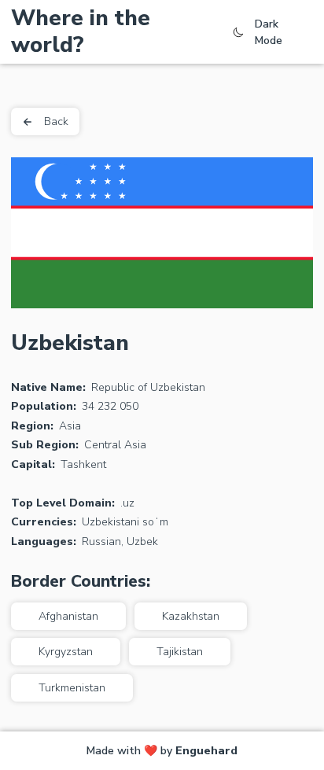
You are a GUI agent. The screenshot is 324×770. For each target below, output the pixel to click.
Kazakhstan (190, 616)
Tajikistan (179, 651)
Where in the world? (80, 31)
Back (56, 121)
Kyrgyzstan (66, 651)
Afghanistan (68, 616)
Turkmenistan (72, 687)
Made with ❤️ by (162, 750)
